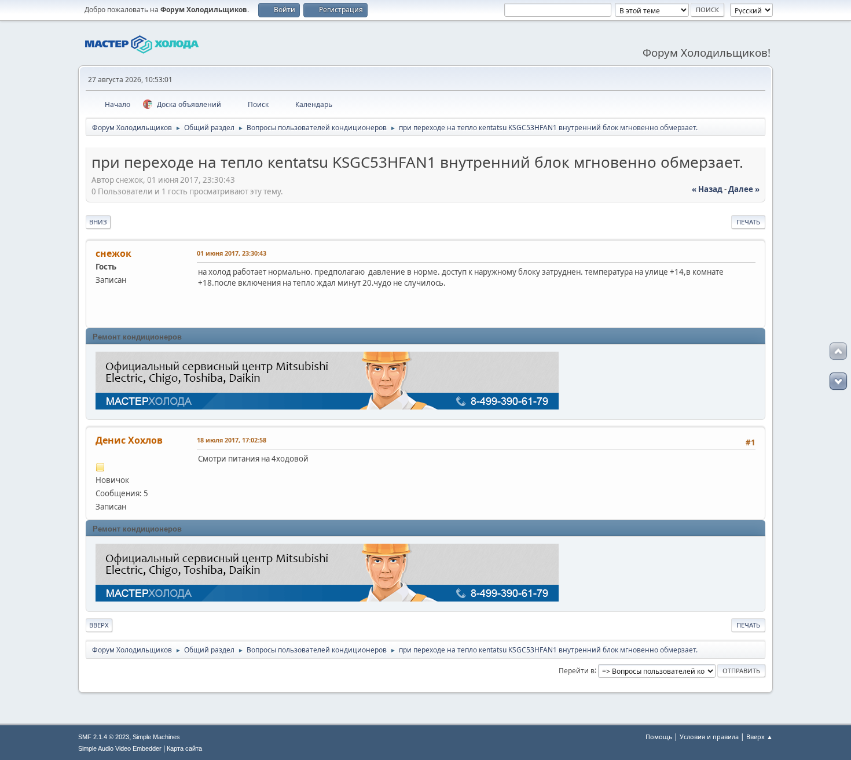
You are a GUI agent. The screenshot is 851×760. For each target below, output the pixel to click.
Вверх (99, 625)
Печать (748, 221)
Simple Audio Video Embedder (120, 748)
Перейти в (577, 670)
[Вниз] (838, 381)
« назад (707, 189)
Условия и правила (709, 736)
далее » (744, 189)
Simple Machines (156, 736)
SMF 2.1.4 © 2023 (103, 736)
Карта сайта (184, 748)
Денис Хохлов (129, 440)
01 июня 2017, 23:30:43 (231, 253)
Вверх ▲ (759, 736)
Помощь (658, 736)
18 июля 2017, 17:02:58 (231, 440)
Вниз (98, 221)
